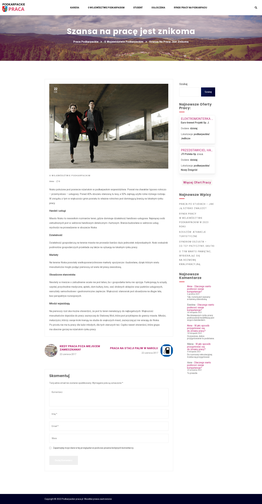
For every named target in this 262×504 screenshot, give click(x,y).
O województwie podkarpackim (123, 41)
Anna (51, 181)
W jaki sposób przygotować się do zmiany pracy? (198, 328)
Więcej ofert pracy (197, 182)
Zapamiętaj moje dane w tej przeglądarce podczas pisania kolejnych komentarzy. (93, 448)
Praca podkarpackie (85, 41)
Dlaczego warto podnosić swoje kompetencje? (199, 289)
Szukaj (183, 84)
